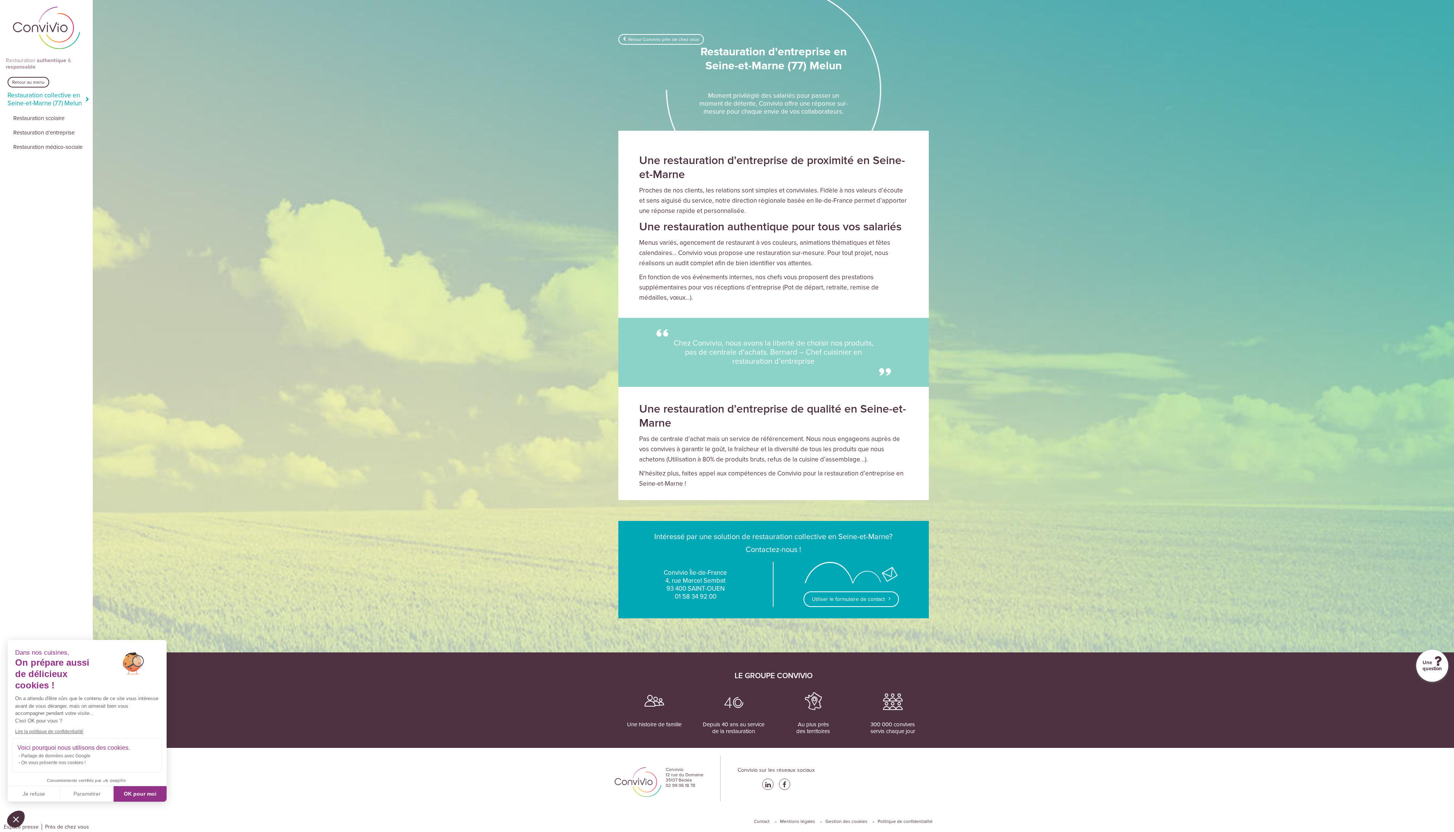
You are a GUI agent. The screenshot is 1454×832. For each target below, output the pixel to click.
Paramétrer (87, 794)
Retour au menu (28, 82)
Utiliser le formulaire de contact (848, 599)
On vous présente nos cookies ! (53, 762)
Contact (762, 821)
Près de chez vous (67, 827)
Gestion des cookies (846, 821)
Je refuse (34, 794)
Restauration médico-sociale (48, 147)
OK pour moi (140, 794)
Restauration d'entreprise (44, 132)
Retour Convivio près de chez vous (663, 39)
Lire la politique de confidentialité (49, 731)
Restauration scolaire (38, 118)
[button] (16, 819)
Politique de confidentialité (905, 821)
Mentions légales (797, 821)
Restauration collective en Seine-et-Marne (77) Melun (45, 99)
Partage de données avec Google (55, 755)
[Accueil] (46, 28)
